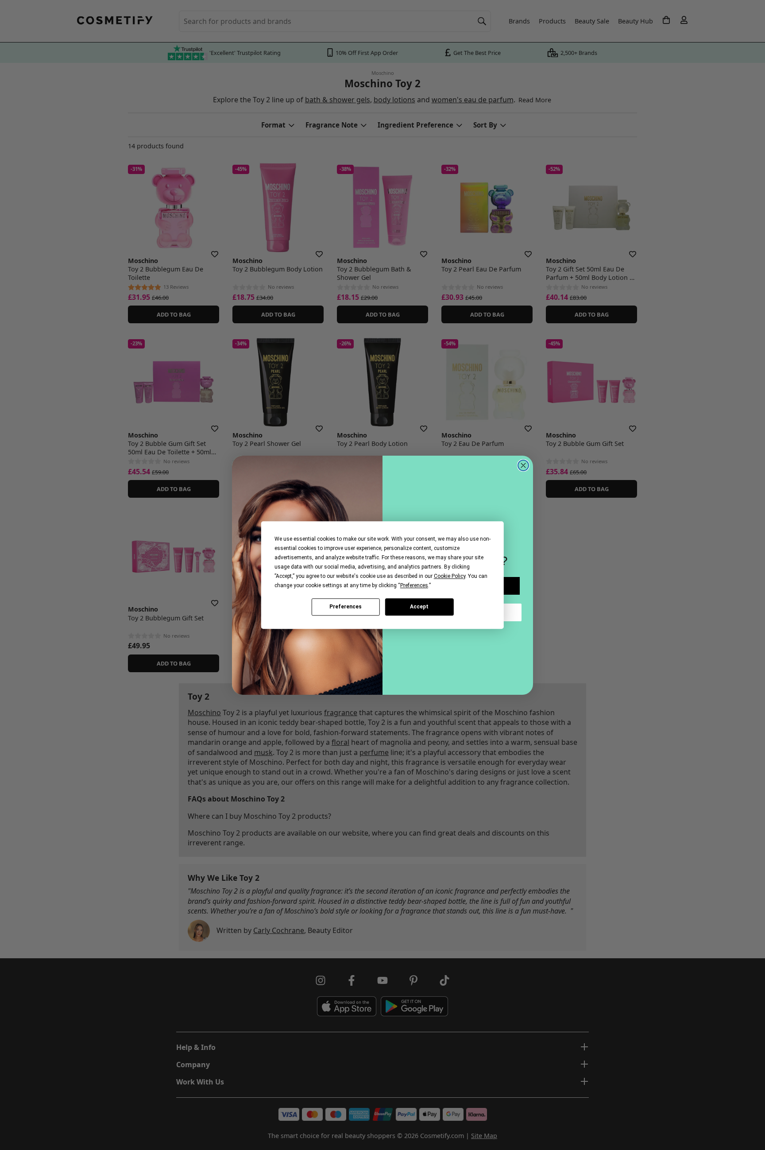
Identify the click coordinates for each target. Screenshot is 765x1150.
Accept (419, 607)
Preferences (345, 607)
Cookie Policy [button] (449, 576)
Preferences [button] (414, 585)
